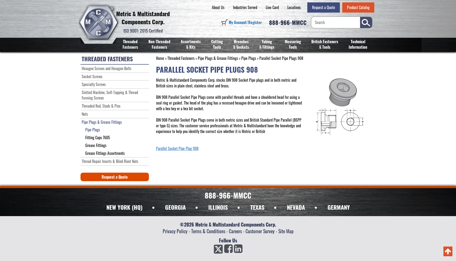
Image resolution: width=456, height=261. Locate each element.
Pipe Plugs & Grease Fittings (218, 58)
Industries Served (245, 7)
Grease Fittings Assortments (105, 153)
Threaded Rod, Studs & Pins (101, 106)
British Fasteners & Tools (324, 44)
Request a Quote (323, 7)
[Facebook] (228, 250)
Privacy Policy (175, 231)
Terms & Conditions (208, 231)
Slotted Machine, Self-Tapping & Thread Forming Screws (110, 95)
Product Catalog (358, 7)
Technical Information (358, 44)
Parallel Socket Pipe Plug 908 (177, 148)
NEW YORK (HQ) (124, 207)
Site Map (286, 231)
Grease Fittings (95, 145)
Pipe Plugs (248, 58)
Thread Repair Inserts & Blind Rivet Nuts (110, 161)
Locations (294, 7)
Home (160, 58)
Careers (235, 231)
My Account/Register (245, 22)
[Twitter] (218, 250)
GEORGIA (175, 207)
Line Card (272, 7)
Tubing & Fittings (266, 44)
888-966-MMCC (288, 22)
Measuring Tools (293, 44)
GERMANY (339, 207)
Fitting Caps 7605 (97, 137)
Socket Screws (92, 76)
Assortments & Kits (191, 44)
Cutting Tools (217, 44)
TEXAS (257, 207)
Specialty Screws (94, 84)
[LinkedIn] (238, 250)
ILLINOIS (218, 207)
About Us (218, 7)
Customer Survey (260, 231)
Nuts (85, 114)
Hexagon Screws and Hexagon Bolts (106, 68)
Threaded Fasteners (130, 44)
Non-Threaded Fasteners (159, 44)
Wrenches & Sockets (241, 44)
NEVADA (296, 207)
